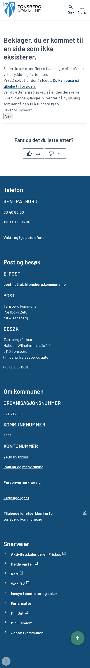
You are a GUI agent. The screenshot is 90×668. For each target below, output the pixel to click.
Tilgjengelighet (16, 497)
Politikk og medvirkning (23, 466)
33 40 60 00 (13, 212)
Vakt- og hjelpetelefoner (24, 237)
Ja (38, 154)
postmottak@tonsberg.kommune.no (34, 284)
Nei (59, 154)
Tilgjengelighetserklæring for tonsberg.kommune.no (28, 516)
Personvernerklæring (22, 482)
